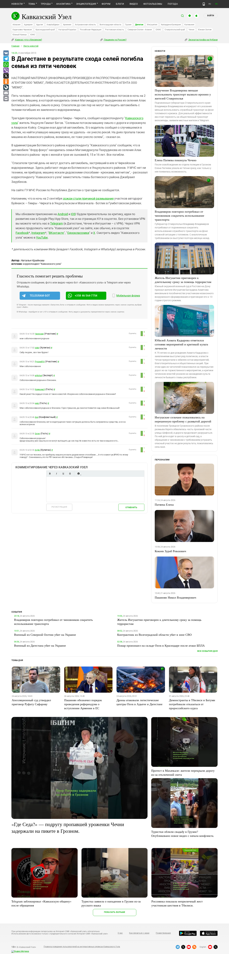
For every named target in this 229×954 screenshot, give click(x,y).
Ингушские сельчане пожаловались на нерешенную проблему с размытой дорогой (183, 419)
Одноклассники (78, 233)
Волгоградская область (110, 24)
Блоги (120, 4)
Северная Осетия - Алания (140, 29)
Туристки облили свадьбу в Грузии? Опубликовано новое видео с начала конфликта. (182, 834)
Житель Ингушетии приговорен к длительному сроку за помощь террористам (183, 280)
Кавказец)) (40, 389)
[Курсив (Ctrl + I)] (56, 473)
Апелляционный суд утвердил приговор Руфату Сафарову (31, 702)
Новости (17, 4)
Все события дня (207, 651)
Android (63, 214)
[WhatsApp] (6, 64)
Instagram (38, 233)
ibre (36, 417)
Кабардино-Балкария (171, 24)
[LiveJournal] (6, 87)
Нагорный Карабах (67, 29)
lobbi (37, 348)
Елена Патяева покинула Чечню (175, 160)
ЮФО (32, 34)
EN (216, 4)
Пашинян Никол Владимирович (175, 597)
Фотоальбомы (152, 4)
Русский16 (40, 361)
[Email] (6, 93)
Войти (210, 15)
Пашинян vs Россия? (115, 39)
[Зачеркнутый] (70, 473)
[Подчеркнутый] (63, 473)
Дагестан (139, 24)
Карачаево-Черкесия (22, 29)
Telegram (56, 223)
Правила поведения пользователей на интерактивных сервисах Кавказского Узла (82, 946)
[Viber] (6, 70)
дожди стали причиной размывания (88, 198)
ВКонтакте (56, 233)
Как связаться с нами (139, 933)
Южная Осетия (205, 29)
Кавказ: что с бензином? (28, 39)
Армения (67, 24)
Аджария (28, 24)
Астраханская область (85, 24)
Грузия (128, 24)
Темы (31, 4)
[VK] (6, 53)
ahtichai (38, 375)
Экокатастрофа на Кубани (203, 39)
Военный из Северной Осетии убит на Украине (45, 635)
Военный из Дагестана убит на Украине (40, 645)
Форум (106, 4)
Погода (173, 4)
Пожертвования (163, 933)
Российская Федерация (90, 29)
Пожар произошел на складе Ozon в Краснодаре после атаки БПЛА (161, 645)
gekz (37, 403)
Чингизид (39, 334)
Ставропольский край (175, 29)
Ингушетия (152, 24)
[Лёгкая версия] (204, 4)
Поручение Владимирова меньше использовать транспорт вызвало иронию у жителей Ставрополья (183, 94)
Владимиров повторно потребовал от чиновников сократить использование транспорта (179, 215)
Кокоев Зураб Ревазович (170, 551)
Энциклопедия (86, 4)
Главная (15, 46)
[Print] (6, 99)
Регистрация (59, 507)
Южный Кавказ (20, 34)
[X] (6, 76)
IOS (73, 214)
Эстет (37, 433)
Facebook (22, 233)
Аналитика (63, 4)
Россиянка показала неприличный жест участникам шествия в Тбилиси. (177, 903)
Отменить (131, 507)
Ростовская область (114, 29)
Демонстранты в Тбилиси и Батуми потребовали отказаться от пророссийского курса (192, 704)
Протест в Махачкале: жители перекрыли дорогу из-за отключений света (183, 772)
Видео (134, 4)
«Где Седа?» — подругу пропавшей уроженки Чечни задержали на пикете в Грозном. (67, 827)
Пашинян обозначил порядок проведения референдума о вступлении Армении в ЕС (83, 704)
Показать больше (114, 912)
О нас (120, 933)
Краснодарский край (45, 29)
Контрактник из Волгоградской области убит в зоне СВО (154, 635)
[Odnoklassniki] (6, 82)
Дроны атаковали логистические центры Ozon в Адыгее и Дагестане (139, 702)
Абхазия (16, 24)
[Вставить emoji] (78, 473)
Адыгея (39, 24)
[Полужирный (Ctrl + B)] (49, 473)
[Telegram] (6, 59)
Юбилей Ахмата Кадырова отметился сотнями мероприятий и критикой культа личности (181, 344)
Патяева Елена (164, 504)
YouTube (42, 237)
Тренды (46, 4)
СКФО (158, 29)
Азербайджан (53, 24)
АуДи (37, 450)
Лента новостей (30, 46)
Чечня (191, 29)
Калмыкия (189, 24)
